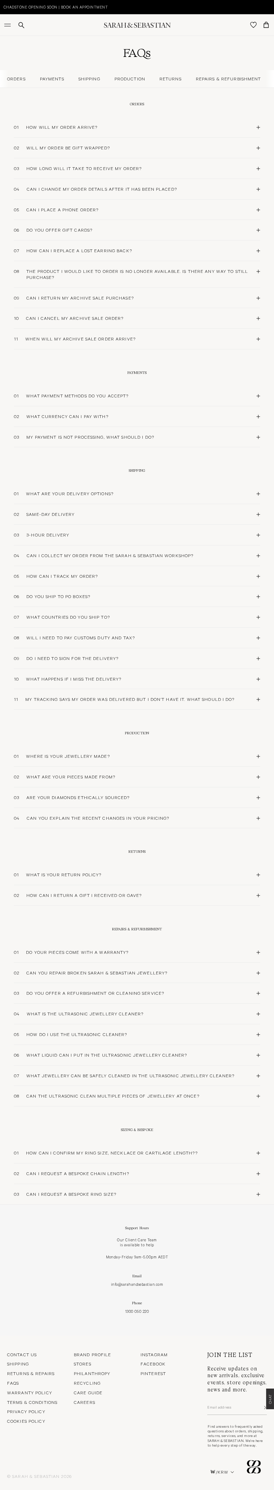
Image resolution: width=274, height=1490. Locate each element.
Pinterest (153, 1373)
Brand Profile (92, 1354)
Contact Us (22, 1354)
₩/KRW (219, 1472)
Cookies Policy (26, 1421)
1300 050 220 (137, 1311)
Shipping (18, 1364)
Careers (84, 1402)
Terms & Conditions (32, 1402)
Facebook (153, 1364)
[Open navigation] (8, 25)
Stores (82, 1364)
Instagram (154, 1354)
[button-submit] (264, 1407)
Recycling (87, 1383)
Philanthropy (92, 1373)
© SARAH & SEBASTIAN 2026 (39, 1476)
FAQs (13, 1383)
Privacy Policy (26, 1411)
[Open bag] (266, 25)
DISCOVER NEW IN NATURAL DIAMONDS (50, 7)
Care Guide (88, 1392)
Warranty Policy (29, 1392)
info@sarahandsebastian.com (137, 1284)
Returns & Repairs (31, 1373)
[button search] (21, 25)
